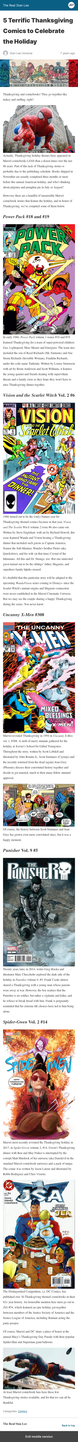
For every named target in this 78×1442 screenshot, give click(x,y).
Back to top (68, 1425)
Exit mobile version (39, 1436)
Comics (22, 1411)
